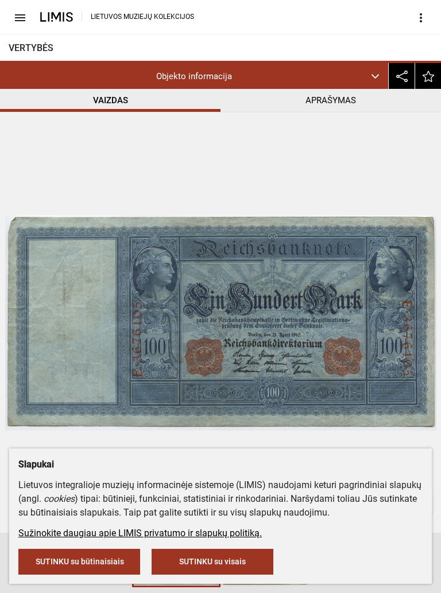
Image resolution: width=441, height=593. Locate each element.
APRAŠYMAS (330, 100)
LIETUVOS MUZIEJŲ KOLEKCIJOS (142, 17)
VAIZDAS (110, 100)
